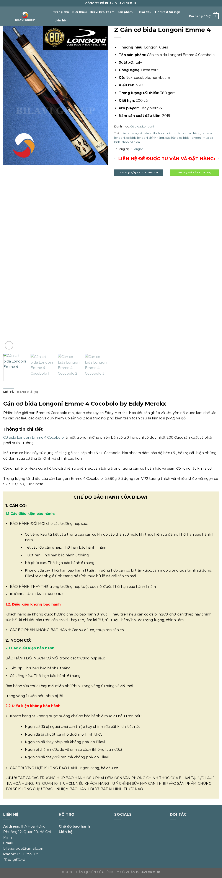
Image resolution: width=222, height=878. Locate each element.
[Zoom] (9, 345)
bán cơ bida (129, 133)
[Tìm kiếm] (70, 20)
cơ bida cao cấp (161, 133)
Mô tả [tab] (8, 392)
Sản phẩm (125, 12)
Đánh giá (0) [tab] (27, 392)
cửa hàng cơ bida (177, 137)
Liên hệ (60, 20)
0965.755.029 (28, 854)
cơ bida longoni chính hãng (145, 137)
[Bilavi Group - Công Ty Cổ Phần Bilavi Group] (25, 16)
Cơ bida (135, 126)
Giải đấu (145, 12)
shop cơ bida (131, 142)
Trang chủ (61, 12)
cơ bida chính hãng (187, 133)
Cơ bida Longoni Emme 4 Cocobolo (33, 437)
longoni (196, 137)
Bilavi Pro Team (102, 12)
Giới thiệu (79, 12)
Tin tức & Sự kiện (167, 12)
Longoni (148, 126)
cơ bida (143, 133)
